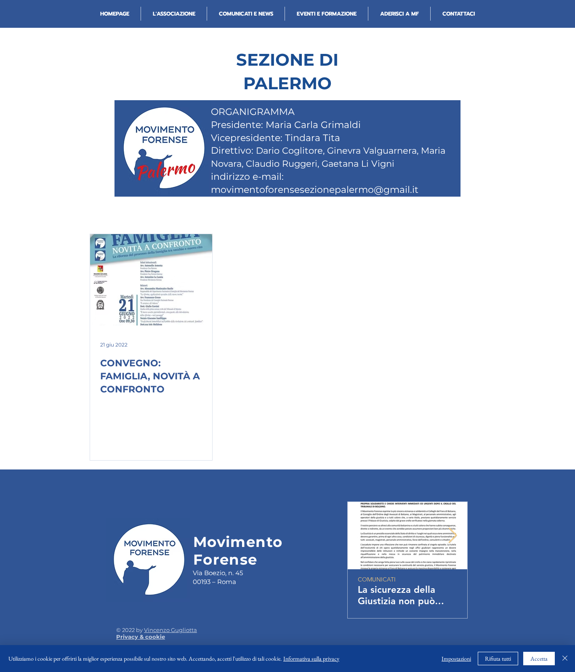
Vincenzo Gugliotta (170, 630)
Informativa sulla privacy (311, 658)
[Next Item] (453, 536)
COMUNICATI (377, 579)
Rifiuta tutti (498, 658)
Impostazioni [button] (456, 658)
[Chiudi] (565, 658)
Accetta (539, 658)
